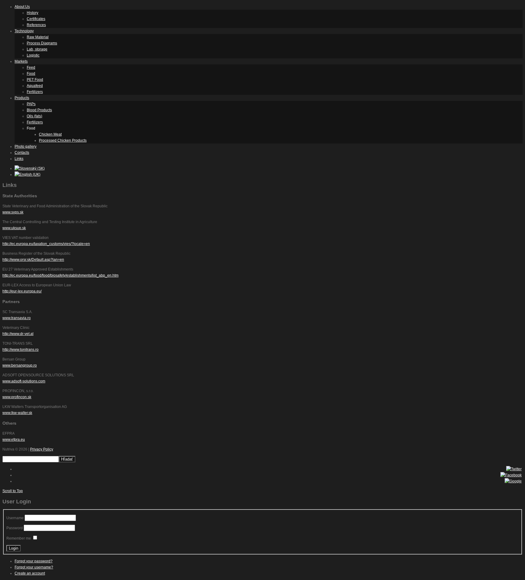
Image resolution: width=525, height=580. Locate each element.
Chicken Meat (50, 134)
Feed (31, 67)
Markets (21, 61)
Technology (24, 31)
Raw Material (38, 37)
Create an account (30, 573)
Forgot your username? (34, 567)
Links (19, 159)
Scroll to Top (12, 491)
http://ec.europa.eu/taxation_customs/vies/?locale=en (46, 244)
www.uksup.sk (14, 228)
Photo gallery (25, 146)
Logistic (33, 55)
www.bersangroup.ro (19, 365)
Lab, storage (37, 49)
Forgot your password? (34, 561)
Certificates (36, 19)
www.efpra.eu (13, 439)
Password (14, 528)
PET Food (35, 80)
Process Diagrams (42, 43)
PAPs (31, 104)
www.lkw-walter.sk (17, 413)
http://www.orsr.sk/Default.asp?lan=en (33, 259)
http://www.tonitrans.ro (20, 349)
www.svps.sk (12, 212)
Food (31, 73)
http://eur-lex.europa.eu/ (22, 291)
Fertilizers (35, 92)
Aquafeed (35, 86)
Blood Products (39, 110)
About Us (22, 7)
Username (15, 518)
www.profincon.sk (16, 397)
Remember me (18, 538)
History (32, 13)
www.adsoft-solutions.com (23, 381)
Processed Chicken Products (63, 140)
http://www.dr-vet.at (17, 334)
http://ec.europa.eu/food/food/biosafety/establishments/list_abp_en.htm (60, 275)
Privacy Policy (41, 449)
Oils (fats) (34, 116)
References (36, 25)
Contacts (22, 152)
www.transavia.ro (16, 318)
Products (22, 98)
